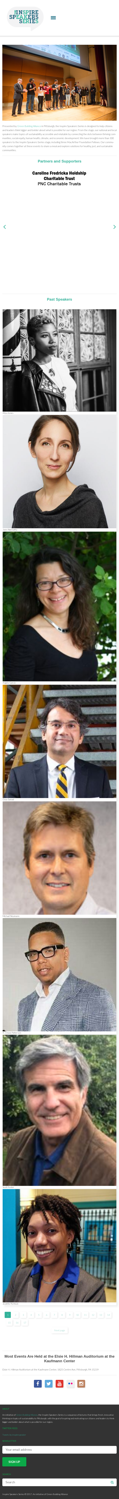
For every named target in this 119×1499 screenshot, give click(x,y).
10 (77, 1314)
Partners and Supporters (59, 161)
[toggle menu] (53, 18)
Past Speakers (59, 299)
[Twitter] (49, 1384)
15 (9, 1322)
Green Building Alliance (29, 126)
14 (108, 1314)
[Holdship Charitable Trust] (59, 177)
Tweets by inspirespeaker (14, 1434)
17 (24, 1322)
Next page (59, 1330)
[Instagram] (81, 1384)
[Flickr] (70, 1384)
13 (100, 1314)
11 (85, 1314)
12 (93, 1314)
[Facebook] (38, 1384)
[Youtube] (59, 1384)
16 (17, 1322)
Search (112, 1482)
